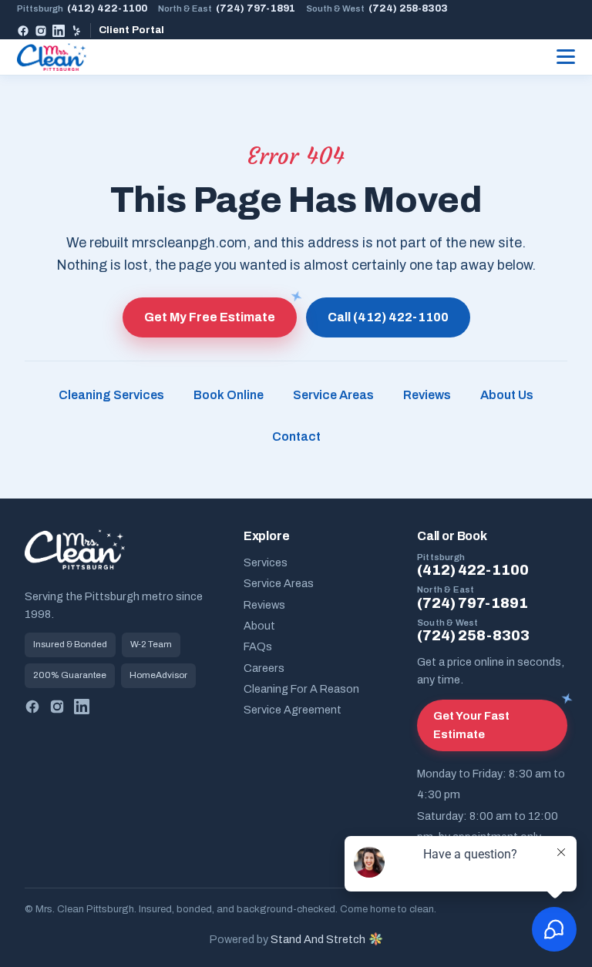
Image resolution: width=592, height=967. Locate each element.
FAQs (258, 646)
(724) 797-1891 (226, 8)
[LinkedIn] (58, 31)
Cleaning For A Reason (301, 689)
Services (266, 562)
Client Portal (131, 29)
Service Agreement (292, 709)
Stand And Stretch (318, 939)
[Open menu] (566, 57)
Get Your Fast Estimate (471, 725)
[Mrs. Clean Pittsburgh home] (51, 57)
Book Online (228, 394)
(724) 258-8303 (377, 8)
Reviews (427, 394)
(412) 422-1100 (82, 8)
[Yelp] (76, 31)
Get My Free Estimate (209, 317)
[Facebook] (23, 31)
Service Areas (333, 394)
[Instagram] (41, 31)
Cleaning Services (111, 394)
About (259, 625)
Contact (296, 436)
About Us (506, 394)
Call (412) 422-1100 (388, 317)
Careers (264, 668)
